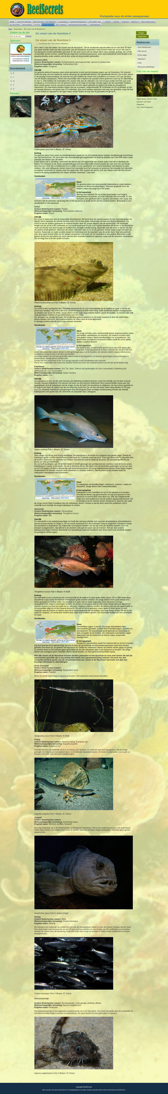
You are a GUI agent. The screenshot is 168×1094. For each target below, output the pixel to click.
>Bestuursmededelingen (145, 67)
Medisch (135, 22)
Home (12, 22)
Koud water (48, 25)
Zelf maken (61, 25)
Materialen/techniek (78, 25)
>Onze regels (142, 55)
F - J (12, 77)
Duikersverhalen (78, 22)
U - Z (12, 89)
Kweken (125, 22)
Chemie (108, 22)
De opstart (15, 25)
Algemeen (63, 22)
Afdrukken (64, 44)
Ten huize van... (95, 22)
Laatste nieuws (24, 22)
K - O (12, 81)
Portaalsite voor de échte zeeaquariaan (124, 16)
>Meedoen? (141, 59)
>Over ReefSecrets (144, 47)
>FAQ (139, 63)
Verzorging (95, 25)
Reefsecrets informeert (44, 22)
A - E (12, 73)
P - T (12, 85)
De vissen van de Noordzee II (53, 40)
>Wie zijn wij (141, 51)
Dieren (116, 22)
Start (10, 29)
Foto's (37, 25)
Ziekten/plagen (148, 22)
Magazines (27, 25)
